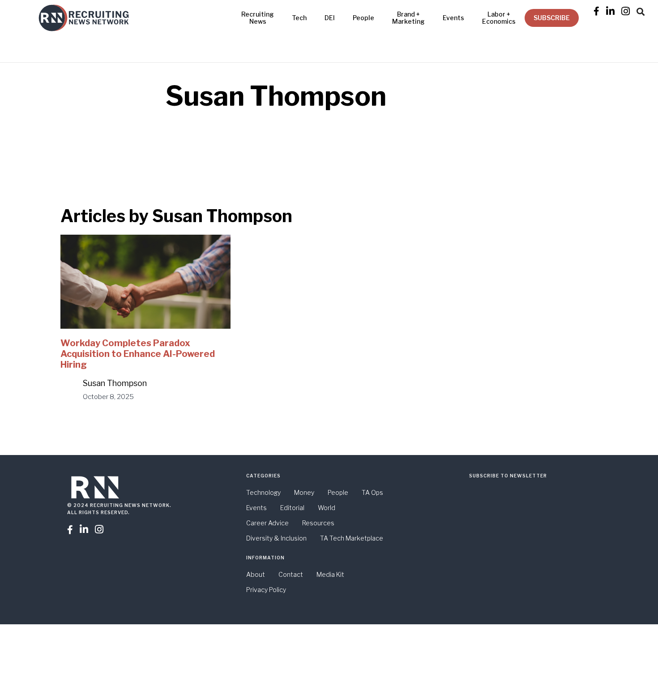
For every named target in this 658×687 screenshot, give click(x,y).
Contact (290, 574)
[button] (641, 10)
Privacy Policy (266, 589)
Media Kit (330, 574)
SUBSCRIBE (552, 17)
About (255, 574)
